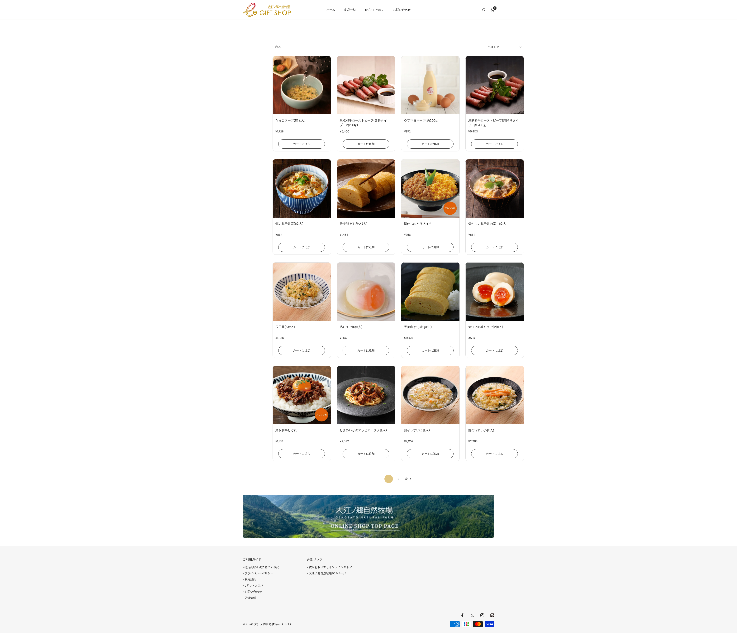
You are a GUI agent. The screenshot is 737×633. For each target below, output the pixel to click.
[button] (492, 10)
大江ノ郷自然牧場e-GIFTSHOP (274, 624)
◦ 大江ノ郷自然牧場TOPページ (326, 573)
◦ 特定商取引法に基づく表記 (261, 567)
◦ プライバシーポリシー (258, 573)
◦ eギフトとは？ (253, 586)
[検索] (484, 10)
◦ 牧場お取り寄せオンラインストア (329, 567)
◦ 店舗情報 (249, 598)
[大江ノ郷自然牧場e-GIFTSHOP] (267, 10)
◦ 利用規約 (249, 579)
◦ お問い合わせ (252, 592)
